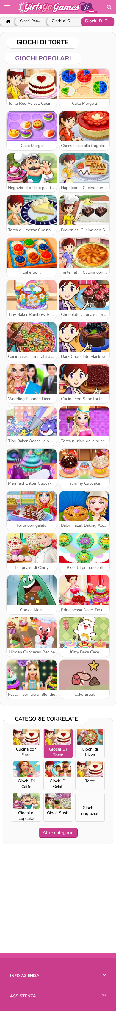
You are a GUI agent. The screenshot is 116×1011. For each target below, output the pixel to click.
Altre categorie (58, 832)
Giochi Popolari (30, 21)
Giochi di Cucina (63, 21)
